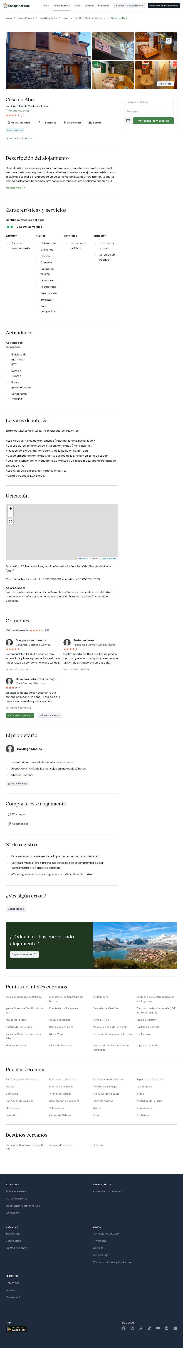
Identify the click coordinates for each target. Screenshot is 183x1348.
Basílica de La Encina (61, 1026)
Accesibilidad (101, 1255)
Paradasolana (144, 1108)
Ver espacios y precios (153, 121)
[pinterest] (166, 1329)
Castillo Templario (59, 1019)
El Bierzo (98, 1145)
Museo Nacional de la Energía (110, 1026)
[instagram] (132, 1329)
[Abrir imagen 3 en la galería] (156, 46)
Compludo (12, 1093)
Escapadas (13, 1233)
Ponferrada (143, 1115)
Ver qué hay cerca (18, 110)
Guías (77, 5)
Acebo (140, 1093)
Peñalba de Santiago (105, 1086)
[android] (16, 1329)
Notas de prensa (17, 1198)
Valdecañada (57, 1108)
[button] (61, 541)
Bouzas (10, 1086)
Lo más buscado (16, 1248)
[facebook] (124, 1329)
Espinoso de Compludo (150, 1079)
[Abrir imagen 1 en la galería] (48, 60)
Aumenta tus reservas (107, 1191)
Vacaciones (13, 1241)
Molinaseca (12, 1108)
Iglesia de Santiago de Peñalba (24, 996)
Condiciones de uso (106, 1233)
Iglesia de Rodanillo (60, 1045)
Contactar (12, 1213)
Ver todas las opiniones (20, 715)
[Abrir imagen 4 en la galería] (113, 75)
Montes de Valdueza (61, 1086)
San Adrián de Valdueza (19, 1100)
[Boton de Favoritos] (169, 41)
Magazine (103, 5)
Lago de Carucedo (147, 1045)
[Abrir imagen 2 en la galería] (113, 46)
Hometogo (13, 1283)
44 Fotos (168, 83)
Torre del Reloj (101, 1019)
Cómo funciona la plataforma (112, 1262)
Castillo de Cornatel (148, 1026)
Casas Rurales (61, 5)
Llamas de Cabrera (60, 1115)
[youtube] (158, 1329)
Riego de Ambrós (103, 1100)
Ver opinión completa (18, 669)
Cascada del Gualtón (105, 1008)
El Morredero (100, 996)
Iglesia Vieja (56, 1034)
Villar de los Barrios (60, 1093)
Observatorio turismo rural (23, 1206)
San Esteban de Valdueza (64, 1100)
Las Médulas (144, 1034)
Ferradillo (11, 1115)
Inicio (46, 5)
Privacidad (100, 1241)
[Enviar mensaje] (128, 120)
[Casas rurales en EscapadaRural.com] (16, 5)
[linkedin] (175, 1329)
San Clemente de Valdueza (109, 1079)
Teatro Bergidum (146, 1019)
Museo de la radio (16, 1019)
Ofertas (89, 5)
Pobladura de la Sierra (149, 1100)
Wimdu (10, 1290)
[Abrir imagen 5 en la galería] (156, 75)
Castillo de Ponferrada (19, 1026)
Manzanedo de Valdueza (63, 1079)
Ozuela (97, 1108)
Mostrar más (13, 187)
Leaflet (84, 558)
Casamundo (13, 1297)
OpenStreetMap (109, 558)
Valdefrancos (144, 1086)
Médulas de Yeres (16, 1045)
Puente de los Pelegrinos (63, 1008)
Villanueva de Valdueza (106, 1093)
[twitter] (141, 1329)
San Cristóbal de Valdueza (21, 1079)
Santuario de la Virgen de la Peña (112, 1034)
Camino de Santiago (61, 1145)
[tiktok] (149, 1329)
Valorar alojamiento (50, 715)
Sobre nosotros (16, 1191)
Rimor (96, 1115)
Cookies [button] (98, 1248)
